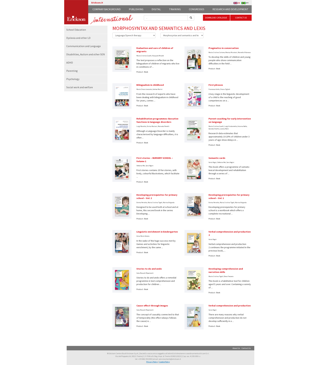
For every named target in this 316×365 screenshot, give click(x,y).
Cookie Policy (164, 362)
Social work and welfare (79, 87)
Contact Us (246, 348)
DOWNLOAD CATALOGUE (216, 17)
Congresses (196, 9)
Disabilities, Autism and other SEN (85, 54)
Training (175, 9)
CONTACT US (241, 17)
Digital (156, 9)
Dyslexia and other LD (78, 37)
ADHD (69, 62)
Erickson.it (97, 2)
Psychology (72, 79)
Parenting (72, 70)
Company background (106, 9)
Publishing (136, 9)
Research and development (230, 9)
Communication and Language (83, 46)
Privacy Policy (152, 362)
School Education (76, 29)
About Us (236, 348)
